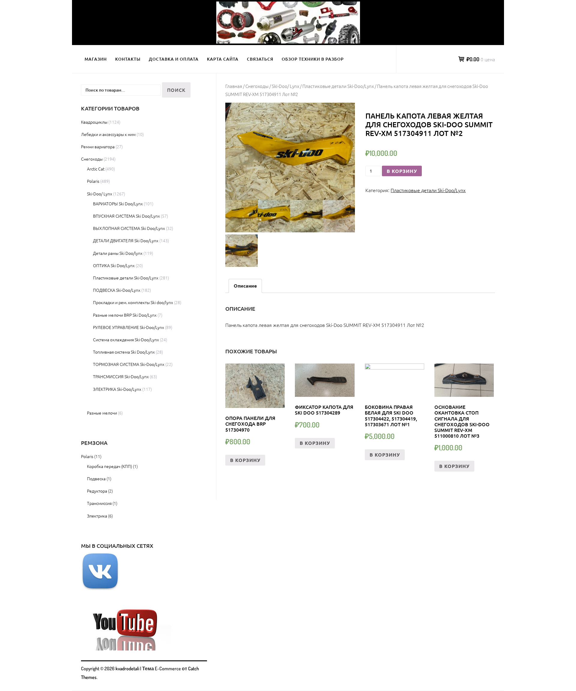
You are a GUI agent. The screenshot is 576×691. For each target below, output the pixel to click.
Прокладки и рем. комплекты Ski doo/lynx (133, 302)
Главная (233, 86)
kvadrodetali (127, 668)
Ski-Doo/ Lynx (285, 86)
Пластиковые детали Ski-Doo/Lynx (338, 86)
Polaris (93, 181)
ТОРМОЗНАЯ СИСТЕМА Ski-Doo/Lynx (128, 364)
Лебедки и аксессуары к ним (108, 134)
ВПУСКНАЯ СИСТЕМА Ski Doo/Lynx (126, 216)
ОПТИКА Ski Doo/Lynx (114, 265)
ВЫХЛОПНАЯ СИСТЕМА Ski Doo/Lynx (129, 228)
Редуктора (97, 491)
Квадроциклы (94, 122)
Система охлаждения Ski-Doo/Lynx (126, 339)
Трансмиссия (99, 503)
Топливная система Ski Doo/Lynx (124, 352)
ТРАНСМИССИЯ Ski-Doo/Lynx (121, 376)
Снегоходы (256, 86)
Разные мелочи (102, 413)
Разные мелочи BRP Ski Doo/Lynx (125, 315)
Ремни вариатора (98, 146)
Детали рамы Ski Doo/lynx (117, 253)
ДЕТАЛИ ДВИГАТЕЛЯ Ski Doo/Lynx (125, 240)
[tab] (245, 286)
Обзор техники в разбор (313, 59)
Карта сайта (222, 59)
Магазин (96, 59)
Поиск (176, 89)
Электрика (97, 516)
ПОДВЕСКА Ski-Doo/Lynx (116, 290)
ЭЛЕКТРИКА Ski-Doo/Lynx (117, 389)
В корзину (402, 171)
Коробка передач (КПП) (109, 466)
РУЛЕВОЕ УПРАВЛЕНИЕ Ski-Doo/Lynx (128, 327)
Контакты (127, 59)
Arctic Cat (95, 169)
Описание (245, 285)
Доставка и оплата (174, 59)
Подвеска (96, 478)
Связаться (260, 59)
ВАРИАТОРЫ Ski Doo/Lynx (118, 204)
